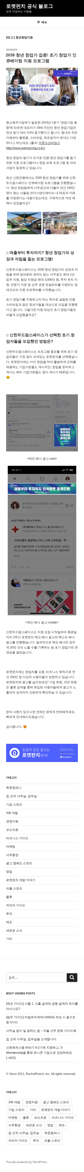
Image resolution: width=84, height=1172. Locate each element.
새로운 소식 (14, 930)
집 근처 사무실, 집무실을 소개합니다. (31, 1039)
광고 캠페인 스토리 (19, 863)
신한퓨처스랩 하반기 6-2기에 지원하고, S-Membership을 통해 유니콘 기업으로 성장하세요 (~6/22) (39, 1053)
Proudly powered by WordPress (26, 1162)
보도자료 (12, 829)
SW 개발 (12, 813)
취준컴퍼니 (13, 787)
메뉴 (44, 22)
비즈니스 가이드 (17, 838)
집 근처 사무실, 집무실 (21, 796)
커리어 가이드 (15, 905)
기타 (9, 938)
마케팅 (10, 846)
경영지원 (12, 821)
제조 (9, 922)
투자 (9, 913)
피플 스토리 (14, 888)
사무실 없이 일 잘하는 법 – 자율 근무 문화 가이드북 (41, 1030)
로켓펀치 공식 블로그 (29, 6)
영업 (9, 871)
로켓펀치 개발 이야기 (20, 880)
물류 (9, 897)
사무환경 (12, 855)
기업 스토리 (14, 804)
